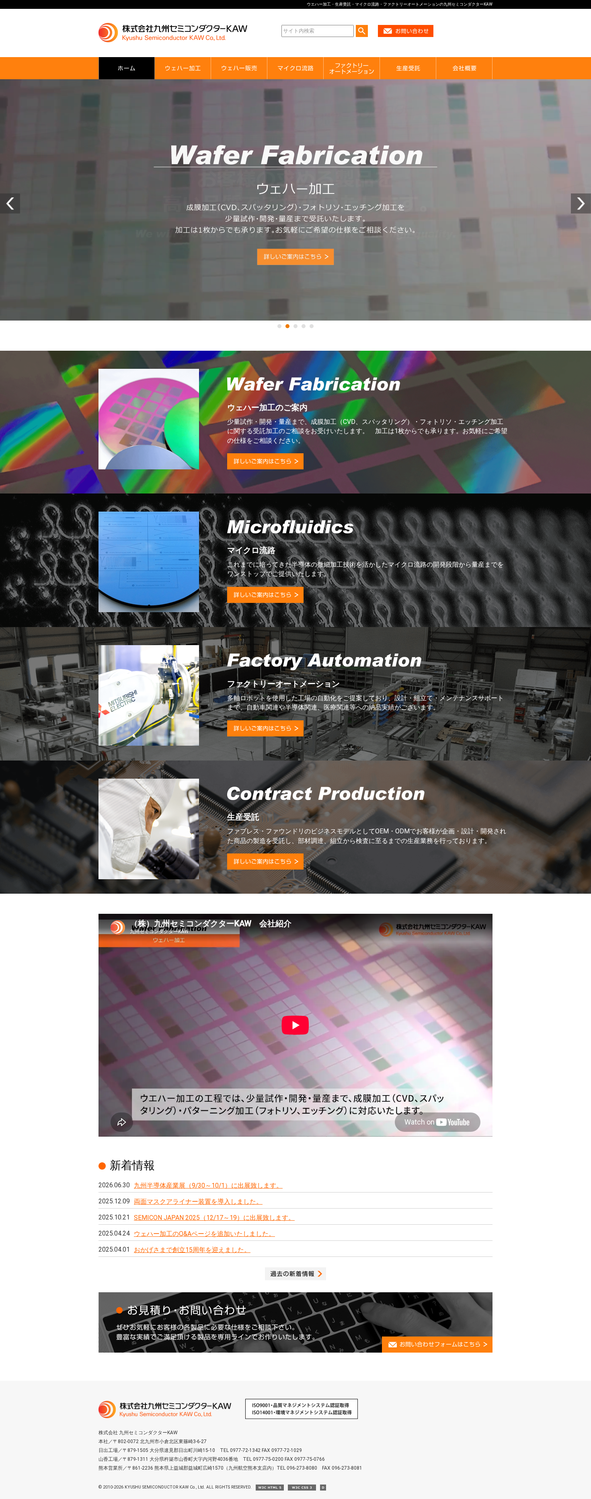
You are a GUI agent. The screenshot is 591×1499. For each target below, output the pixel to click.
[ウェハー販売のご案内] (239, 68)
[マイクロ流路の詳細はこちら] (295, 200)
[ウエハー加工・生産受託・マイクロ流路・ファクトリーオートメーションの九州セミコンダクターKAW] (172, 40)
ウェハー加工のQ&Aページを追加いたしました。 (204, 1234)
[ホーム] (126, 68)
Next (581, 203)
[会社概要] (464, 68)
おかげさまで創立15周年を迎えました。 (192, 1250)
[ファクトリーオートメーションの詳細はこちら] (265, 734)
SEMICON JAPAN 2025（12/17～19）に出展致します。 (214, 1217)
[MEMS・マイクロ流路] (295, 68)
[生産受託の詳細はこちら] (265, 867)
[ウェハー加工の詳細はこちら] (265, 467)
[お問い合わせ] (405, 35)
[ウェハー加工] (183, 68)
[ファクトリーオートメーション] (352, 68)
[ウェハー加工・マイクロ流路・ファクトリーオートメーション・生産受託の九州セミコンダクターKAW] (164, 1416)
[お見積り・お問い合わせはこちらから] (295, 1350)
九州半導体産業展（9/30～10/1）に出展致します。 (208, 1185)
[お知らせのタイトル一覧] (295, 1278)
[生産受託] (408, 68)
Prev (10, 203)
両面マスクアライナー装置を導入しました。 (198, 1201)
